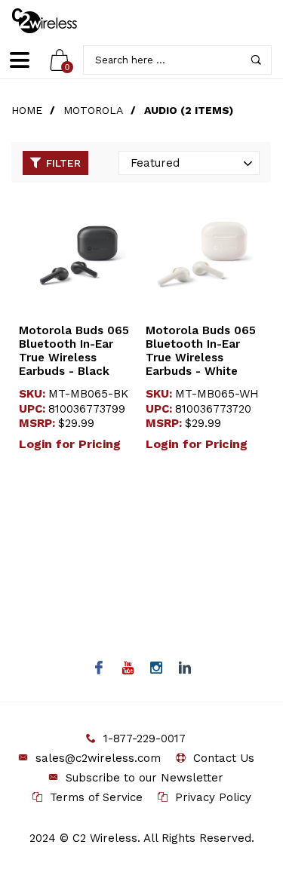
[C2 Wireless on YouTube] (127, 669)
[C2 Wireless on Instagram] (155, 669)
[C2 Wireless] (55, 21)
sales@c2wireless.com (98, 758)
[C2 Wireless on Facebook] (98, 669)
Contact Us (223, 758)
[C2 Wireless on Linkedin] (184, 669)
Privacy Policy (213, 797)
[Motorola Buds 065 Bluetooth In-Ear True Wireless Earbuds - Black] (78, 254)
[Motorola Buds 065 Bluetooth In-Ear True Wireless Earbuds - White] (205, 254)
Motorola (93, 110)
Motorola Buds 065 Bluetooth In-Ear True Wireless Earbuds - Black (74, 351)
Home (26, 110)
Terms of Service (96, 797)
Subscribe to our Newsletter (144, 778)
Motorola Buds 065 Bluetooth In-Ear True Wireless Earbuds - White (201, 351)
